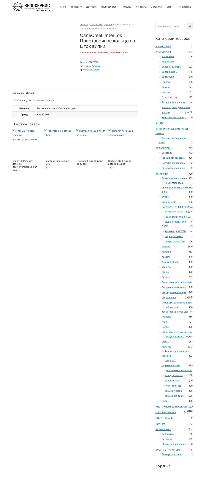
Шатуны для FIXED (175, 241)
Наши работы (108, 6)
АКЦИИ (159, 123)
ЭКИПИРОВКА (163, 429)
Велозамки (168, 61)
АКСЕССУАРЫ (163, 52)
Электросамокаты (172, 454)
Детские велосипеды (173, 162)
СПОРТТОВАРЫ (164, 418)
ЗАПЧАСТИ (96, 24)
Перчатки (167, 439)
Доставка (91, 6)
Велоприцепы (169, 71)
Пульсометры (169, 97)
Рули (164, 321)
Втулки (165, 196)
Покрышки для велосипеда (177, 302)
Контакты (141, 6)
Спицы (165, 341)
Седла (165, 326)
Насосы (166, 92)
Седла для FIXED (174, 236)
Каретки (166, 251)
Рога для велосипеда (173, 102)
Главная (84, 24)
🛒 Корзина (185, 6)
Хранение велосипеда (174, 117)
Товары (75, 6)
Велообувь (168, 434)
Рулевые (108, 24)
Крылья (166, 87)
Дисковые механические (178, 370)
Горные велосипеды (173, 157)
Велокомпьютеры (171, 66)
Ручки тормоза (173, 385)
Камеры (166, 246)
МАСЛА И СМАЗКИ (165, 412)
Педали (166, 277)
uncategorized (163, 46)
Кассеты (166, 256)
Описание (18, 93)
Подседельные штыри (174, 292)
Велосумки (168, 76)
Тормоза (166, 346)
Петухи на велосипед (173, 287)
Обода (165, 272)
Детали (30, 93)
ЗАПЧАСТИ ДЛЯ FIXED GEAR (177, 207)
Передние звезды (174, 336)
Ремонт (62, 6)
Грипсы (166, 82)
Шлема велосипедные (174, 444)
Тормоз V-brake (173, 390)
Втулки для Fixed (174, 211)
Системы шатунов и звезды (177, 332)
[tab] (18, 93)
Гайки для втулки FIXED (178, 216)
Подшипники (169, 297)
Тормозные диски (174, 395)
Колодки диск (172, 380)
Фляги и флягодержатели (176, 107)
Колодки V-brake (174, 375)
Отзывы (127, 6)
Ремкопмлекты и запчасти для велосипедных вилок (177, 187)
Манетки (166, 266)
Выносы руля (169, 202)
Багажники (168, 56)
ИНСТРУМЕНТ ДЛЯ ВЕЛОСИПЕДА (174, 406)
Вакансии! (156, 6)
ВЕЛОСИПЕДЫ (163, 148)
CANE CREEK (93, 69)
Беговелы (167, 152)
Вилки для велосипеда (174, 178)
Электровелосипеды (173, 168)
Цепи (164, 401)
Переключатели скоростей (177, 282)
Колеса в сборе (170, 262)
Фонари (166, 112)
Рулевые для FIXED (175, 231)
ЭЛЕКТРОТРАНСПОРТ (167, 449)
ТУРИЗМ (160, 423)
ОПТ (168, 6)
